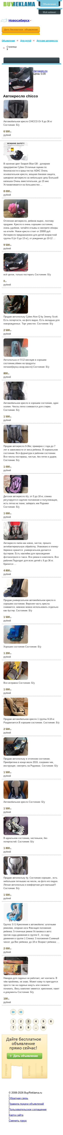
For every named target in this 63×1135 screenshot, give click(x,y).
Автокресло (40, 71)
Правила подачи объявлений (26, 1103)
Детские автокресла (47, 41)
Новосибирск (19, 20)
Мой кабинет (49, 12)
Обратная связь (18, 1098)
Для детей (25, 41)
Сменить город (18, 1120)
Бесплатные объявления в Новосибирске (19, 4)
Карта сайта (16, 1115)
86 (43, 1027)
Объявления (49, 4)
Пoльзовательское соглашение (28, 1109)
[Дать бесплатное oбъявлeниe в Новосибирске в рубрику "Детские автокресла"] (21, 31)
